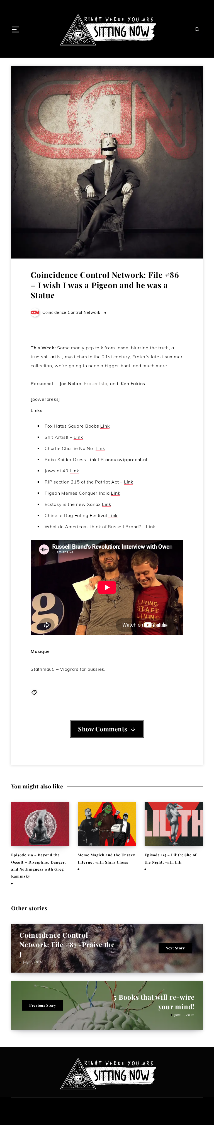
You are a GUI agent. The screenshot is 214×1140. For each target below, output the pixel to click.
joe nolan (132, 692)
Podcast (175, 692)
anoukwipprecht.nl (126, 459)
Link (105, 426)
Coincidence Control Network (69, 692)
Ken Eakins (133, 383)
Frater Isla (95, 383)
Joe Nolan (70, 383)
